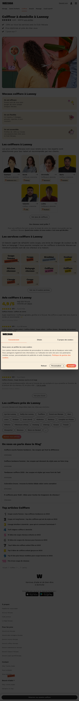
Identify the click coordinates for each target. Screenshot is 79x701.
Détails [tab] (39, 340)
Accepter (71, 366)
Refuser (44, 366)
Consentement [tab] (13, 340)
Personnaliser (56, 366)
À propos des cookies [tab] (65, 340)
